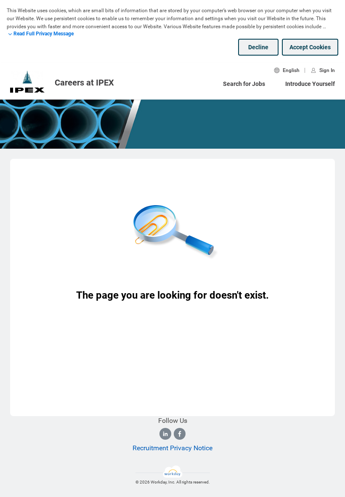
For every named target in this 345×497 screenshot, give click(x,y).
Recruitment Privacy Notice (172, 448)
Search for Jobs (244, 83)
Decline (258, 47)
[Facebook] (180, 434)
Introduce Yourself (310, 83)
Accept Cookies (310, 47)
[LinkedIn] (165, 434)
